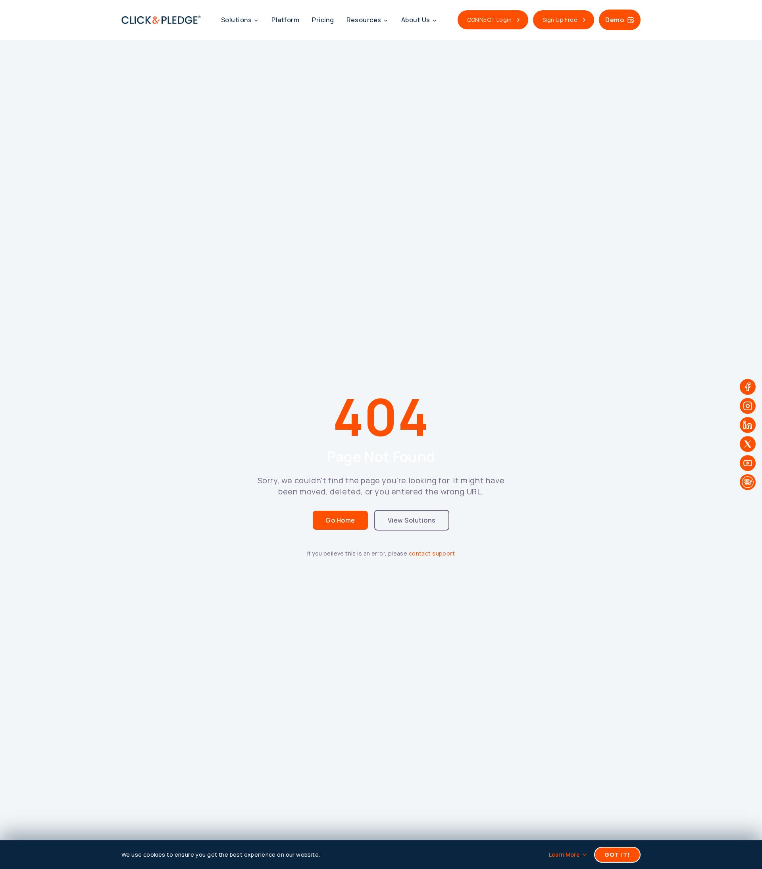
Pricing (323, 19)
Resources (363, 19)
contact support (432, 553)
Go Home (340, 520)
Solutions (236, 19)
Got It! (617, 854)
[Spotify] (748, 482)
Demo (614, 19)
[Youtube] (748, 463)
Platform (285, 19)
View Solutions (412, 520)
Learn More (564, 854)
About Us (415, 19)
